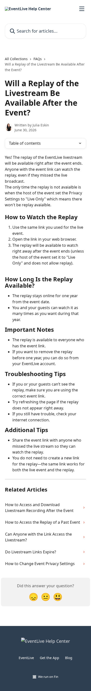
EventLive (26, 657)
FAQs (37, 59)
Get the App (49, 657)
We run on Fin (48, 676)
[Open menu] (81, 9)
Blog (68, 657)
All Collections (16, 59)
